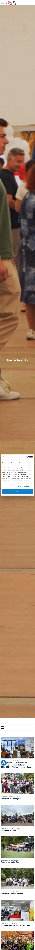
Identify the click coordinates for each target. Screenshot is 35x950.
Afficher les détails (24, 486)
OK (18, 491)
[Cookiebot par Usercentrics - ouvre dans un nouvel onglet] (25, 457)
